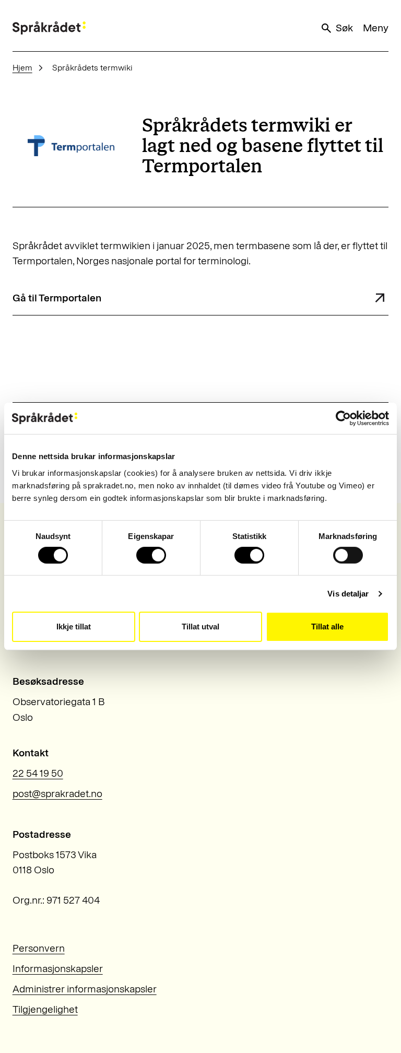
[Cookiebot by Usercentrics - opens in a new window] (343, 418)
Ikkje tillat (73, 626)
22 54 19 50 (38, 773)
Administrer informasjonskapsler (85, 989)
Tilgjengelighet (45, 1009)
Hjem (22, 68)
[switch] (151, 555)
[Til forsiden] (49, 27)
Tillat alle (327, 626)
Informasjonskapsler (58, 969)
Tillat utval (200, 626)
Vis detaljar (348, 593)
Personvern (39, 948)
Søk (344, 28)
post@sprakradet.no (57, 794)
